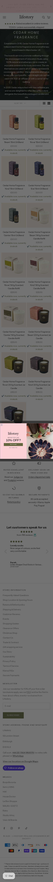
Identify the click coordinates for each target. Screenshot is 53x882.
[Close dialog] (2, 425)
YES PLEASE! (13, 444)
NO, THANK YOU (13, 447)
